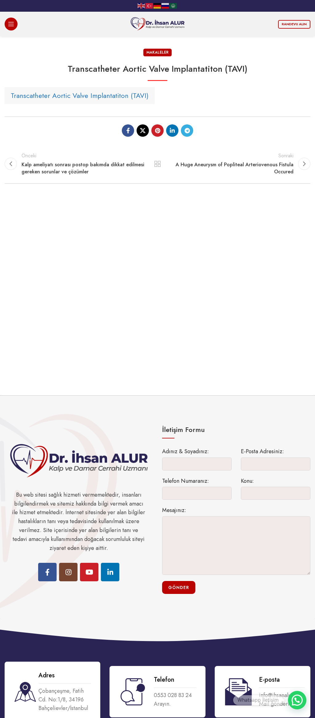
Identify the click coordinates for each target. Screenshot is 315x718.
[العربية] (173, 5)
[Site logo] (157, 23)
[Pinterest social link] (157, 130)
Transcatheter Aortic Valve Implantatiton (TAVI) (80, 95)
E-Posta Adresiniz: (262, 451)
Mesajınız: (174, 510)
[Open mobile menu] (11, 24)
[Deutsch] (157, 5)
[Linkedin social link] (172, 130)
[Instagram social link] (68, 572)
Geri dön (157, 164)
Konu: (247, 481)
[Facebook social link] (128, 130)
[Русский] (165, 5)
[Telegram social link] (187, 130)
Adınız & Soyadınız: (185, 451)
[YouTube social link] (89, 572)
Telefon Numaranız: (185, 481)
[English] (142, 5)
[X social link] (143, 130)
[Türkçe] (150, 5)
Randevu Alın (294, 24)
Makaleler (157, 52)
